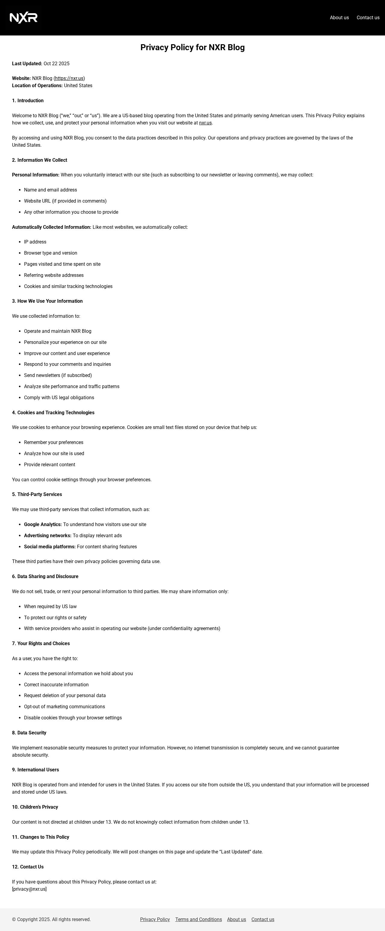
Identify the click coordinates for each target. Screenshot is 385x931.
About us (236, 919)
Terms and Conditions (198, 919)
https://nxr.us (69, 78)
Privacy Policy (155, 919)
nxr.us (205, 123)
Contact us (262, 919)
